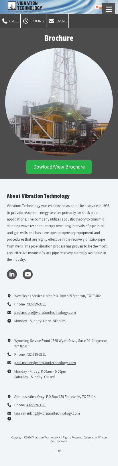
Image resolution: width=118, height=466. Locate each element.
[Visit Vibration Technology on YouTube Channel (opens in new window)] (28, 274)
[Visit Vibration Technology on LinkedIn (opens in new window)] (12, 274)
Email (61, 21)
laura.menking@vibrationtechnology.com (47, 413)
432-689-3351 (36, 304)
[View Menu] (108, 9)
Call (13, 21)
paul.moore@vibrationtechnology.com (45, 312)
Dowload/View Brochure (59, 166)
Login (59, 450)
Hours (36, 21)
